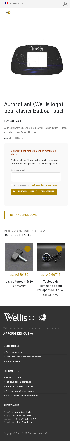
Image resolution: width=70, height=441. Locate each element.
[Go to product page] (19, 257)
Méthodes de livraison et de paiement (23, 357)
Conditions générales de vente (20, 391)
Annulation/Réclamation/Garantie (22, 396)
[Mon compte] (65, 4)
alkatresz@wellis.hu (22, 412)
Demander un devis (23, 215)
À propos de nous (16, 334)
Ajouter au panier (27, 249)
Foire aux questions (15, 352)
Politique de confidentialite (18, 382)
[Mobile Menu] (66, 14)
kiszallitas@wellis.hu (22, 423)
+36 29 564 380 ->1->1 (22, 416)
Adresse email (18, 170)
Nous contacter (13, 361)
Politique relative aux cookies (19, 387)
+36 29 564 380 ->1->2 (25, 419)
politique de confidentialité (44, 185)
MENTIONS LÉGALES (15, 377)
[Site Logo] (35, 14)
